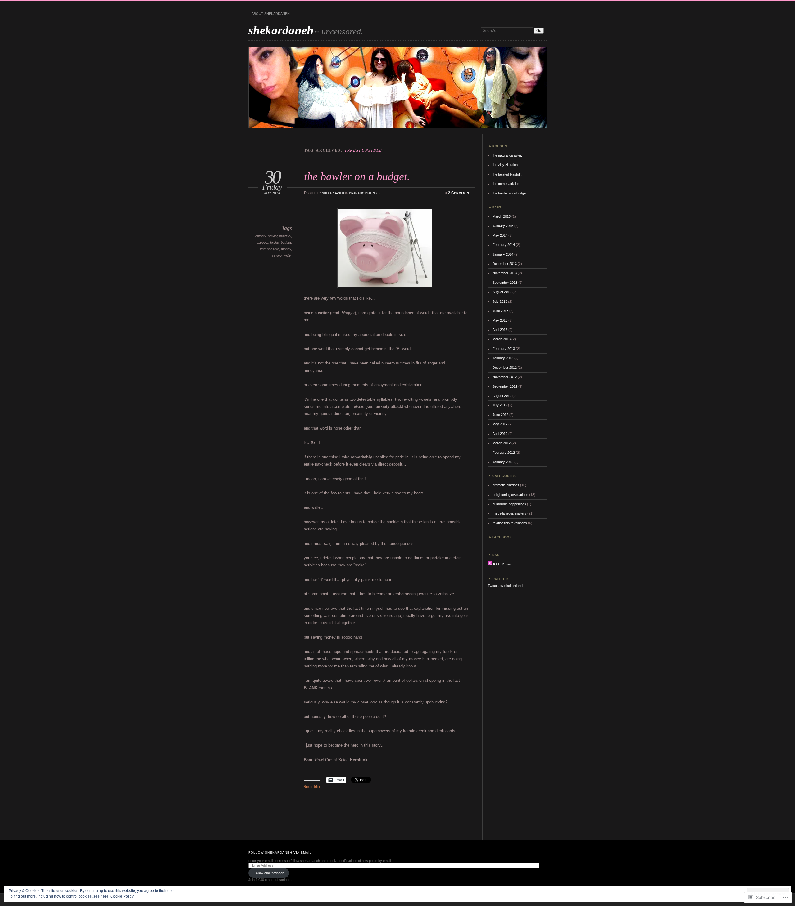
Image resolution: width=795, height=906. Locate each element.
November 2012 (505, 377)
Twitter (500, 579)
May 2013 (500, 320)
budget (286, 242)
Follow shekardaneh (269, 873)
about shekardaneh (271, 14)
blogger (262, 242)
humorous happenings (509, 504)
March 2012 (502, 443)
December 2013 (505, 264)
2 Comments (458, 193)
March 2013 (502, 339)
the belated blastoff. (507, 174)
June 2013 (500, 311)
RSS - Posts (502, 564)
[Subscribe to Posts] (490, 564)
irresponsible (269, 249)
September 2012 (505, 386)
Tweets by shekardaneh (506, 585)
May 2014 (500, 235)
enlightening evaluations (510, 495)
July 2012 (500, 405)
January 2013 (503, 358)
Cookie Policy (122, 896)
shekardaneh (281, 30)
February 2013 (504, 348)
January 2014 (503, 254)
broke (274, 242)
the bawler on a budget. (357, 176)
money (286, 249)
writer (288, 255)
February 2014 (504, 245)
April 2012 (500, 433)
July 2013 (500, 301)
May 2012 (500, 424)
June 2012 (500, 415)
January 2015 (503, 226)
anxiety (260, 236)
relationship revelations (510, 523)
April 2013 (500, 330)
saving (277, 255)
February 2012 (504, 452)
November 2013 (505, 273)
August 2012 (502, 396)
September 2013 (505, 282)
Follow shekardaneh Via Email (280, 852)
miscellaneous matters (509, 513)
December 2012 (505, 367)
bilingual (285, 236)
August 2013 (502, 292)
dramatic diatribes (364, 193)
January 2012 (503, 462)
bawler (272, 236)
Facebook (502, 537)
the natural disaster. (507, 155)
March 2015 (502, 216)
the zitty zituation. (506, 165)
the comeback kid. (506, 183)
